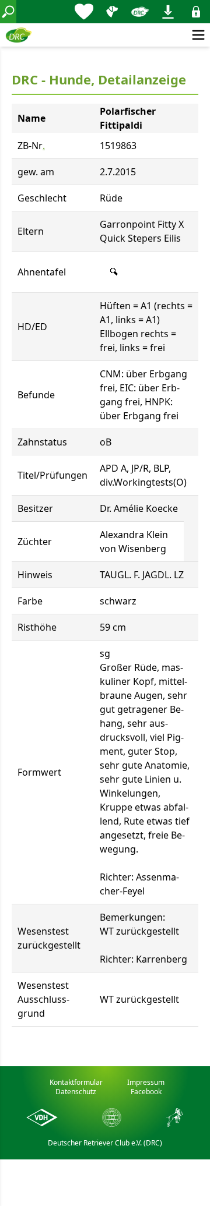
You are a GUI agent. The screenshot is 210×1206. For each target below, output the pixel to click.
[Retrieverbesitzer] (112, 11)
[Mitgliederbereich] (196, 11)
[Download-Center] (168, 11)
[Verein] (140, 11)
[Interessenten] (84, 11)
